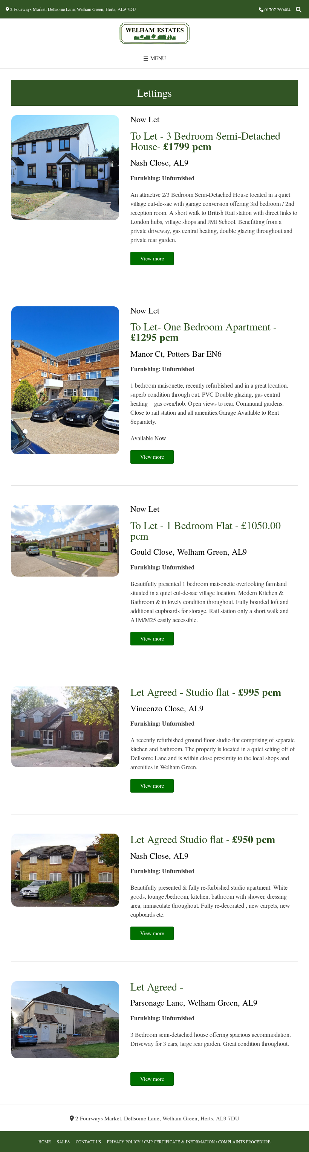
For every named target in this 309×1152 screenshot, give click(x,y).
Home (44, 1141)
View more (152, 258)
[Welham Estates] (154, 33)
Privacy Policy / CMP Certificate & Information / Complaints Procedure (189, 1141)
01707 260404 (278, 9)
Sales (63, 1141)
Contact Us (88, 1141)
